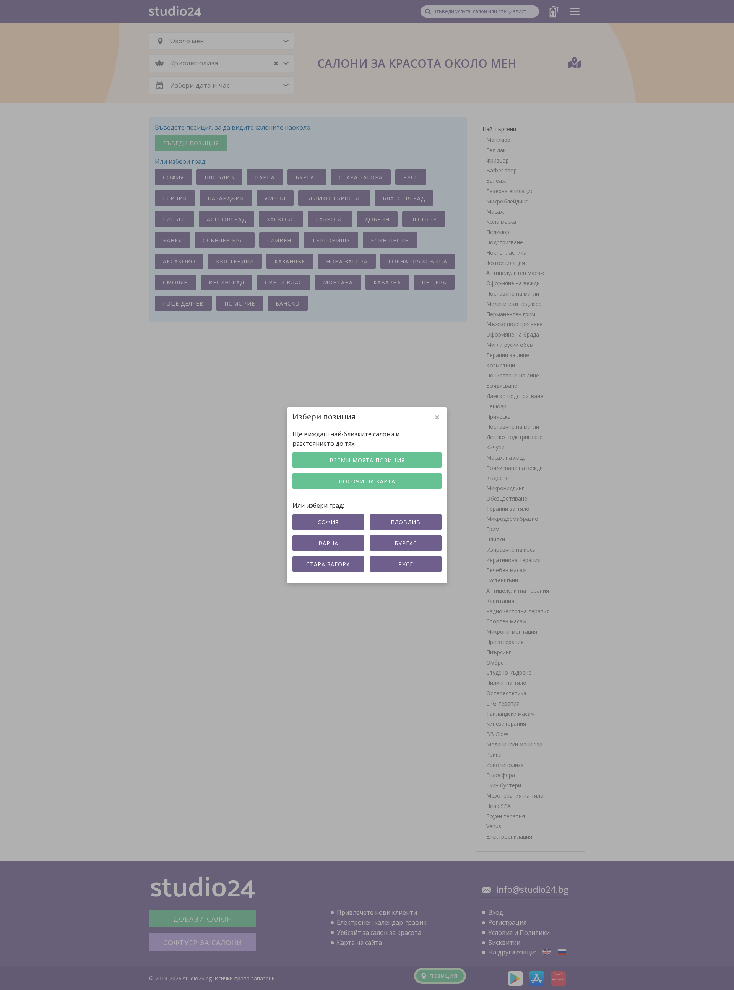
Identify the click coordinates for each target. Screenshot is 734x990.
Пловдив (406, 522)
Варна (328, 543)
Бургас (406, 543)
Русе (405, 564)
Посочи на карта (367, 481)
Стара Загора (328, 564)
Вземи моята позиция (367, 460)
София (328, 522)
